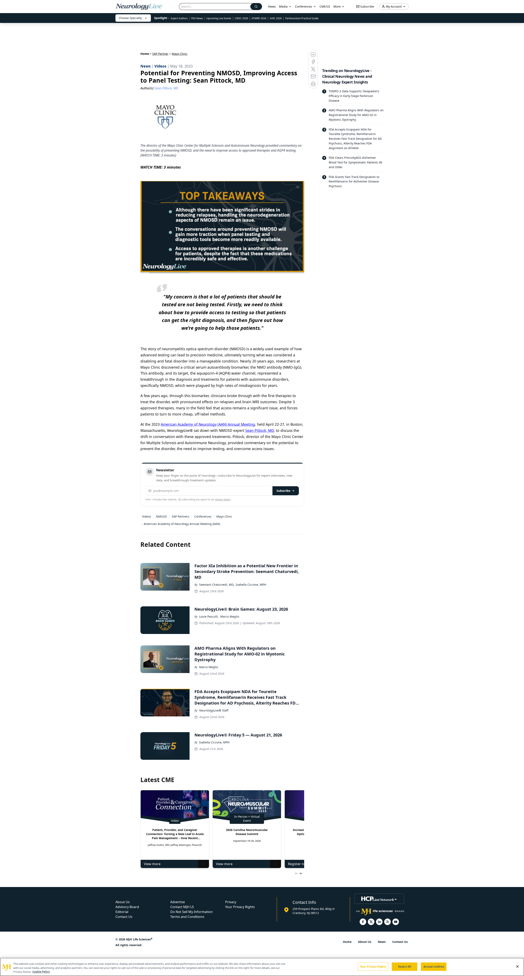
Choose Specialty (130, 18)
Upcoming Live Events (218, 18)
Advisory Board (127, 907)
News (272, 6)
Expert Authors (179, 18)
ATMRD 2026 (259, 18)
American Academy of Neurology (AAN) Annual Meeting (208, 424)
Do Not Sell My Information (191, 912)
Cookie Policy (41, 972)
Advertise (177, 902)
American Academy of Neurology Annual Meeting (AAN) (182, 524)
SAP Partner (160, 54)
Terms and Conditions (187, 916)
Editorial (121, 912)
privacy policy (222, 499)
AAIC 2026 (276, 18)
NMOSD (161, 516)
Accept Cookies (433, 966)
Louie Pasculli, (209, 616)
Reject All (404, 966)
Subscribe (283, 491)
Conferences (303, 6)
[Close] (517, 966)
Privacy (230, 902)
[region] (262, 967)
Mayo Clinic (224, 516)
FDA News (197, 18)
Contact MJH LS (182, 907)
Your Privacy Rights (240, 907)
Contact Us (123, 916)
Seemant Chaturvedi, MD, (216, 585)
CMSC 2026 (241, 18)
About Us (122, 902)
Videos (146, 516)
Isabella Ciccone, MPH (251, 585)
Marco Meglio (229, 616)
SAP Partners (180, 516)
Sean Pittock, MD (259, 430)
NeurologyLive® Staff (213, 710)
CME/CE (325, 6)
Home (144, 54)
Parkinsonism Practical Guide (301, 18)
